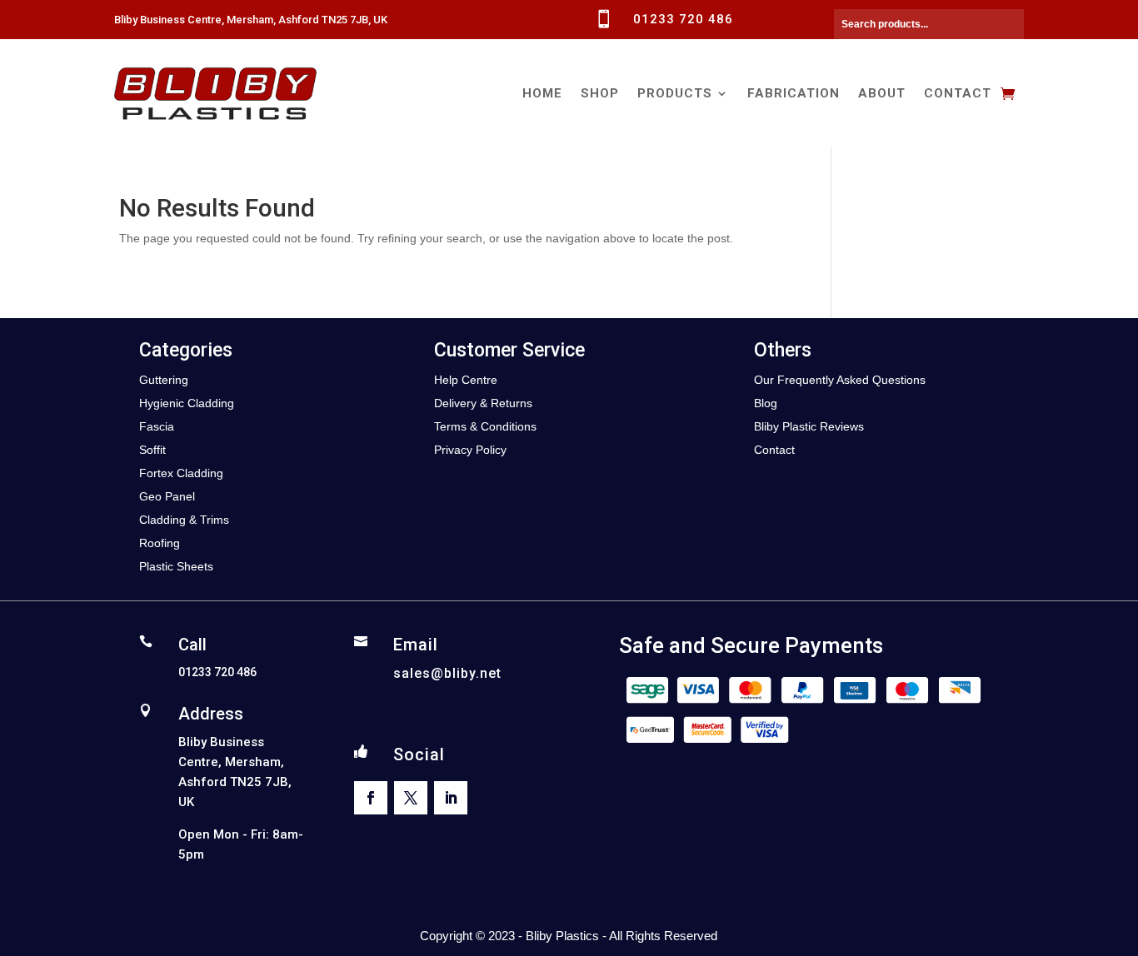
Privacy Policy (470, 449)
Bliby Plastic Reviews (809, 426)
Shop (600, 93)
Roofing (159, 543)
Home (542, 93)
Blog (765, 403)
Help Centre (465, 379)
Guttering (163, 379)
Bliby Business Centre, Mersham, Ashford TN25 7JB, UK (250, 19)
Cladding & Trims (184, 519)
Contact (957, 93)
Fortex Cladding (181, 473)
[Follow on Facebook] (370, 797)
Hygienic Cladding (186, 403)
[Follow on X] (410, 797)
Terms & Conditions (485, 426)
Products (674, 93)
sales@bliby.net (447, 673)
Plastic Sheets (176, 566)
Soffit (152, 449)
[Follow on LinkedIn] (450, 797)
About (882, 93)
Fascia (156, 426)
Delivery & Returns (483, 403)
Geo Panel (167, 496)
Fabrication (793, 93)
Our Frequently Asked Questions (840, 379)
